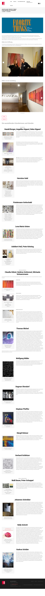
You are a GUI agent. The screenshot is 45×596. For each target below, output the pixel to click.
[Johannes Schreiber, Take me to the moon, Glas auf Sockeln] (8, 509)
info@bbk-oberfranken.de (15, 584)
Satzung (36, 581)
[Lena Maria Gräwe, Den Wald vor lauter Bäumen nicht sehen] (8, 233)
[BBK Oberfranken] (3, 4)
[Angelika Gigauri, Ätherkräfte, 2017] (8, 147)
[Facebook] (38, 3)
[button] (41, 62)
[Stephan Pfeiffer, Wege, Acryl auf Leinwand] (8, 418)
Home (11, 1)
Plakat (4, 116)
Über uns (14, 1)
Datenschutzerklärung (40, 581)
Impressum (32, 581)
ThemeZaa (42, 584)
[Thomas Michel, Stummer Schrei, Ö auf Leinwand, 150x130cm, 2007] (8, 337)
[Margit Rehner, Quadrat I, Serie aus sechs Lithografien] (8, 441)
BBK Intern (30, 2)
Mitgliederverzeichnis (21, 1)
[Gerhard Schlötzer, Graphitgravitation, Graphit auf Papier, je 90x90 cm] (8, 463)
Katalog (4, 119)
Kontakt (11, 5)
